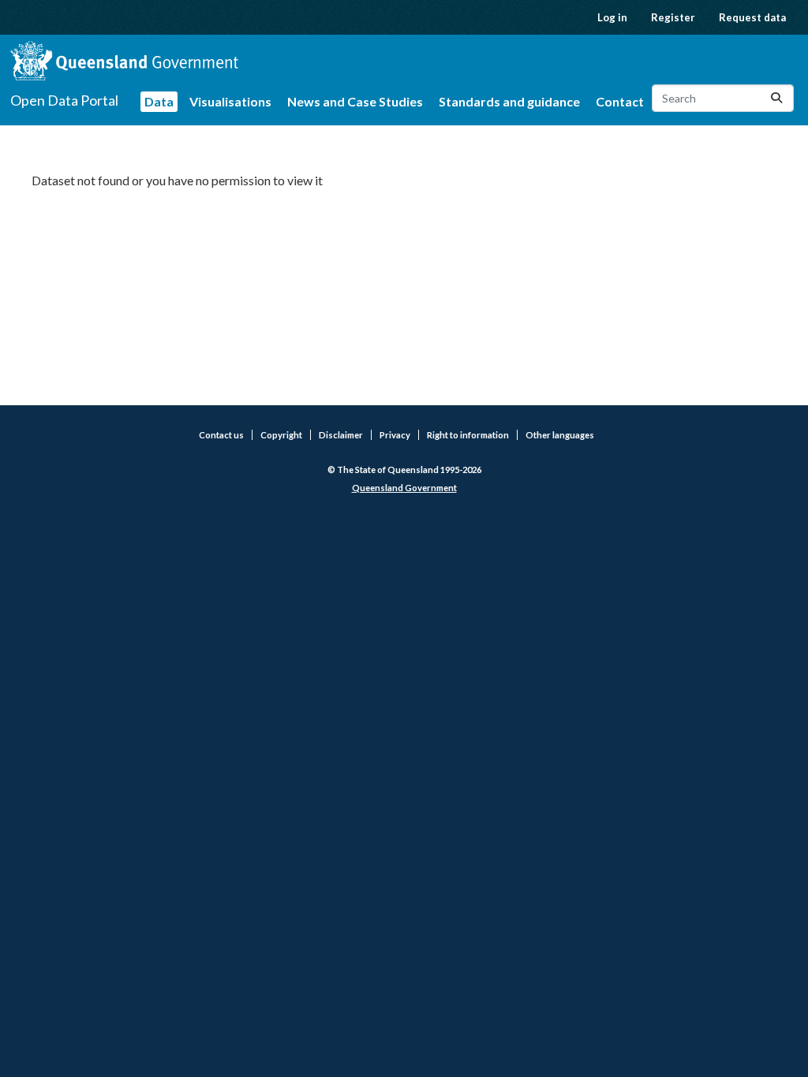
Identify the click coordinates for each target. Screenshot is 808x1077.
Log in (612, 17)
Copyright (281, 435)
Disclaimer (341, 435)
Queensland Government (404, 488)
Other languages (560, 435)
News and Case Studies (355, 101)
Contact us (221, 435)
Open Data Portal (64, 100)
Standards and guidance (509, 101)
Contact (620, 101)
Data (159, 101)
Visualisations (230, 101)
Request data (752, 17)
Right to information (468, 435)
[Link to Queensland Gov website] (124, 60)
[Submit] (776, 98)
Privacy (395, 435)
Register (673, 17)
